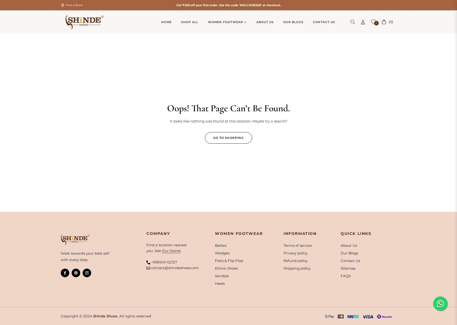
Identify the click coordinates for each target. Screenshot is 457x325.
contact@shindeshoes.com (175, 268)
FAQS (346, 276)
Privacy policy (295, 253)
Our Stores (171, 250)
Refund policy (295, 260)
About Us (349, 245)
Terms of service (297, 245)
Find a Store (74, 5)
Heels (220, 283)
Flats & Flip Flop (229, 260)
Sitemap (348, 268)
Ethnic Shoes (226, 268)
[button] (353, 22)
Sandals (222, 276)
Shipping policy (297, 268)
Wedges (222, 253)
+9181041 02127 (164, 262)
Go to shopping (228, 138)
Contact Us (350, 260)
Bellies (220, 245)
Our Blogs (349, 253)
